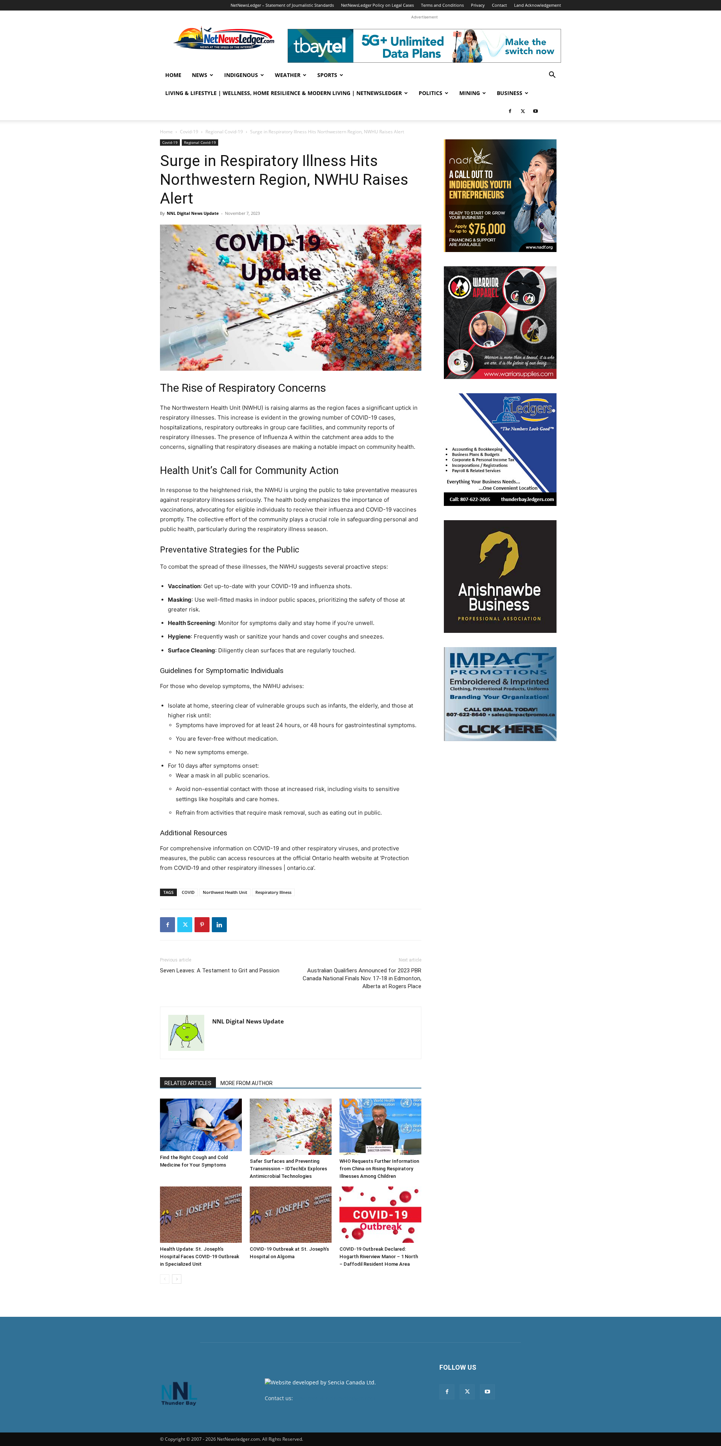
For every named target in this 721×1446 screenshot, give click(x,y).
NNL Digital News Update (193, 213)
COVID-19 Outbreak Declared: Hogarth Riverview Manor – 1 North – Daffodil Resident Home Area (378, 1256)
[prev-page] (164, 1279)
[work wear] (500, 322)
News (199, 74)
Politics (430, 93)
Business (509, 93)
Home (173, 74)
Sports (327, 74)
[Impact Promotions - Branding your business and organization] (500, 694)
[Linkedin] (219, 924)
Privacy (478, 5)
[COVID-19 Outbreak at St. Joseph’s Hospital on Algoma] (291, 1214)
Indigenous (241, 74)
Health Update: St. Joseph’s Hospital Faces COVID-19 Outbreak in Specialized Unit (199, 1256)
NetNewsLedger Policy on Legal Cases (377, 5)
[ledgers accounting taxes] (500, 449)
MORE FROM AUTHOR (246, 1083)
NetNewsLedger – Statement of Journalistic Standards (282, 5)
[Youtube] (535, 111)
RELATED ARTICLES (187, 1083)
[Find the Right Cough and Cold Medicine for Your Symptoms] (201, 1125)
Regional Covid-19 (224, 131)
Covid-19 (189, 131)
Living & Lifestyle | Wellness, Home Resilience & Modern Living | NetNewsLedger (283, 93)
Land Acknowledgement (537, 5)
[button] (552, 75)
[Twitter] (522, 111)
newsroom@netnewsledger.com (334, 1398)
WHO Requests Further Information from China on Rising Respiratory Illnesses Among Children (379, 1168)
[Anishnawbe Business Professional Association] (500, 576)
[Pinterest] (202, 924)
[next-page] (176, 1279)
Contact (499, 5)
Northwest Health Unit (225, 892)
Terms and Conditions (442, 5)
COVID (188, 892)
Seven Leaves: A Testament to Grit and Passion (219, 970)
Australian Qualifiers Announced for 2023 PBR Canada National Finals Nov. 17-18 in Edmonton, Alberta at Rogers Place (362, 978)
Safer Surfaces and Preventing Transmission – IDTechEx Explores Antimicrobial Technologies (288, 1168)
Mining (469, 93)
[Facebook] (510, 111)
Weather (287, 74)
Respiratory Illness (273, 892)
